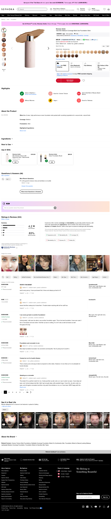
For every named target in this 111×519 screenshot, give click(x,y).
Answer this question (27, 186)
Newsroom (4, 473)
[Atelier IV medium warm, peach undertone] (80, 52)
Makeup (27, 15)
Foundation (13, 19)
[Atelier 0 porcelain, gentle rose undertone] (61, 52)
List (107, 46)
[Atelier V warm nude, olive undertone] (84, 52)
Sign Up (105, 497)
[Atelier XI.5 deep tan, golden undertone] (61, 56)
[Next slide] (48, 48)
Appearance (74, 35)
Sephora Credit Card (25, 473)
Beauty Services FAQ (44, 487)
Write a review (5, 219)
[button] (81, 39)
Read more (23, 387)
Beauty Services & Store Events (27, 484)
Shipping (41, 477)
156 (27, 392)
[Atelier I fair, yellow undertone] (69, 52)
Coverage (86, 35)
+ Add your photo (6, 406)
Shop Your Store (24, 496)
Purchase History (24, 480)
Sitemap (26, 508)
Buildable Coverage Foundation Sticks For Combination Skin (48, 443)
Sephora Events (5, 484)
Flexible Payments (43, 494)
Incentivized (29, 269)
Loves (21, 494)
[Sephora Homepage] (8, 9)
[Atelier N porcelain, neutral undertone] (57, 52)
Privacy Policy (4, 508)
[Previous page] (1, 392)
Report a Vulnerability (6, 498)
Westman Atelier (61, 29)
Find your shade (60, 59)
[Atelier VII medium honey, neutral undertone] (92, 52)
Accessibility (42, 496)
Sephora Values (5, 477)
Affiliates (3, 482)
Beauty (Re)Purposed (6, 496)
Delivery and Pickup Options (45, 475)
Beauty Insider (23, 470)
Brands (75, 15)
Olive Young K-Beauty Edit (14, 15)
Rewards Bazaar (24, 491)
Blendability (80, 35)
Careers (3, 475)
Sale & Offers (105, 15)
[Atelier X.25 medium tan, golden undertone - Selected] (103, 52)
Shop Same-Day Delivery (26, 498)
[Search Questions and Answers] (3, 179)
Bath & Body (58, 15)
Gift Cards (96, 15)
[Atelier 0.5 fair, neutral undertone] (65, 52)
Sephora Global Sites (6, 489)
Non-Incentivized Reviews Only (41, 277)
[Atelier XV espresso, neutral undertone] (76, 56)
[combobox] (32, 9)
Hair (51, 15)
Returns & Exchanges (44, 473)
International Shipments (44, 482)
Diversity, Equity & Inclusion (7, 491)
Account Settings (24, 482)
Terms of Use (12, 508)
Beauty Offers (23, 489)
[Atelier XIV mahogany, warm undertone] (73, 56)
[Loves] (104, 9)
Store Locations (42, 491)
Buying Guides (42, 484)
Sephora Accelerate (6, 494)
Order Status (23, 477)
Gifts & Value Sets (85, 15)
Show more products (30, 94)
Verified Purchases (26, 277)
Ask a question (69, 33)
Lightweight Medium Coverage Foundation (13, 445)
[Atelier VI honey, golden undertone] (88, 52)
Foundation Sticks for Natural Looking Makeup (78, 443)
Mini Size (67, 15)
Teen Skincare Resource (44, 498)
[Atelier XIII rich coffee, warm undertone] (69, 56)
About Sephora (4, 470)
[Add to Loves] (83, 80)
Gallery (22, 475)
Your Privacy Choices (34, 508)
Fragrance (43, 15)
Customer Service (43, 470)
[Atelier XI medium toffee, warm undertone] (57, 56)
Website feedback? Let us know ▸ (55, 452)
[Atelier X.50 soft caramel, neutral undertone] (107, 52)
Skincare (35, 15)
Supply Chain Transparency (7, 480)
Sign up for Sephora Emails (84, 493)
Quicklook (7, 162)
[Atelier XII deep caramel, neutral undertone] (65, 56)
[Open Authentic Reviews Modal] (16, 248)
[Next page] (30, 392)
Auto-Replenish (23, 487)
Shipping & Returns (62, 75)
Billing (40, 480)
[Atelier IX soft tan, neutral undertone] (96, 52)
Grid (104, 46)
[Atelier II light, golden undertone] (73, 52)
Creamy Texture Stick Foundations (21, 443)
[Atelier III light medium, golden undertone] (76, 52)
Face (8, 19)
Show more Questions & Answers (31, 191)
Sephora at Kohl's (43, 489)
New (3, 15)
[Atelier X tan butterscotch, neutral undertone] (99, 52)
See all (3, 70)
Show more (23, 131)
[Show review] (9, 263)
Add (15, 162)
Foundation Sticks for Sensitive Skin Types (37, 445)
